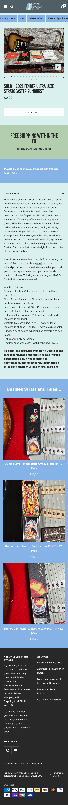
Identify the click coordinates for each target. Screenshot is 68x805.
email (39, 263)
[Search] (11, 6)
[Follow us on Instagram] (7, 750)
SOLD (14, 172)
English (35, 763)
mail (24, 719)
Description (11, 193)
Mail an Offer (36, 18)
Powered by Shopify (58, 774)
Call (22, 18)
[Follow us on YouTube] (15, 750)
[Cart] (62, 6)
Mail (39, 662)
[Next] (62, 78)
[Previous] (5, 78)
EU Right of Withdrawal (49, 699)
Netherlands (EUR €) (15, 763)
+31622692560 (53, 662)
